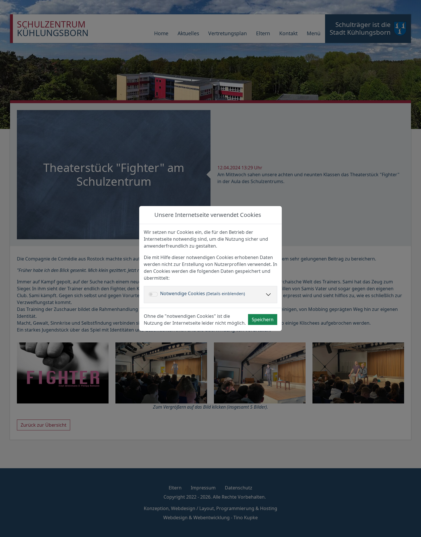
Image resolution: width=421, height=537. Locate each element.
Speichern (263, 319)
